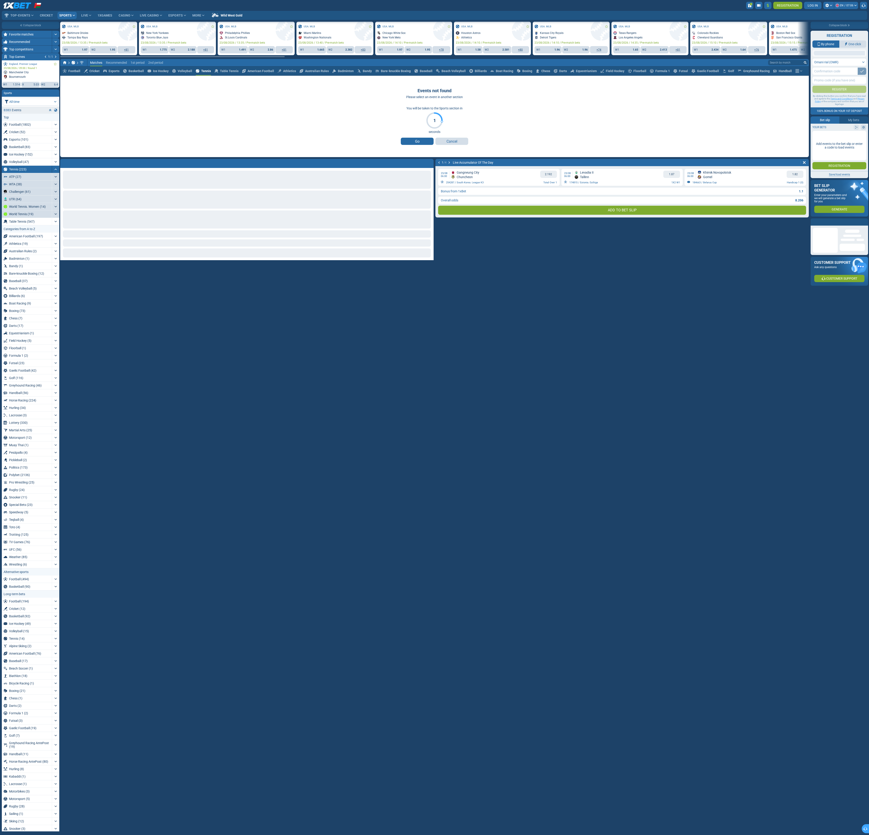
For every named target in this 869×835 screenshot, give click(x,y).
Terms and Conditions (842, 134)
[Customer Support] (863, 5)
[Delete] (429, 183)
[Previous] (45, 57)
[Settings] (828, 5)
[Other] (799, 91)
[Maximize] (55, 34)
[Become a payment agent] (758, 5)
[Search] (805, 83)
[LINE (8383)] (64, 83)
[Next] (55, 57)
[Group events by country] (55, 110)
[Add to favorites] (55, 64)
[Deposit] (767, 5)
